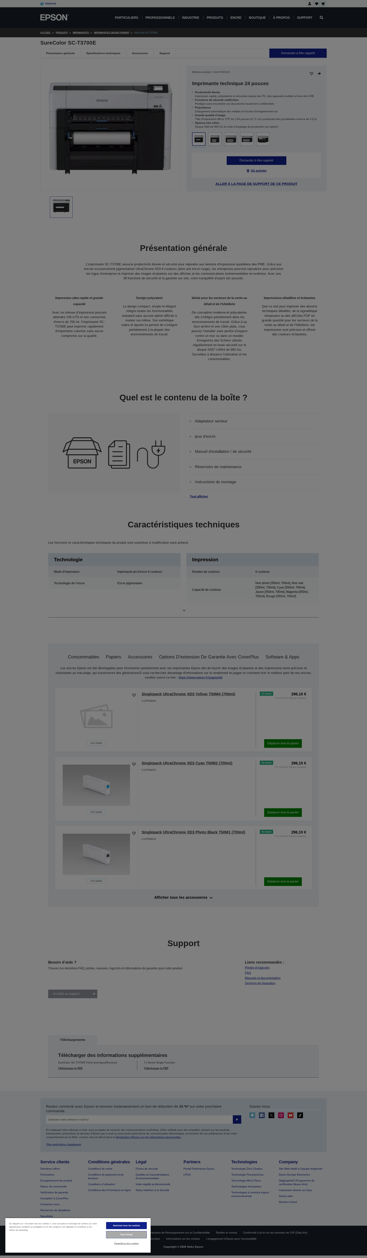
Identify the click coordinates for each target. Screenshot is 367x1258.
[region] (78, 1235)
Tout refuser (126, 1234)
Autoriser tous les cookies (126, 1225)
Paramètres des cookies (126, 1243)
